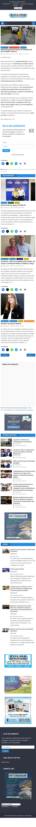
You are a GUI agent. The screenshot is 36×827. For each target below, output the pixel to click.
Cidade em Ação (14, 47)
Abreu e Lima (4, 47)
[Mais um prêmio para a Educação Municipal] (6, 464)
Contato (15, 5)
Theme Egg (28, 815)
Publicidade (15, 4)
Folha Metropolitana (18, 207)
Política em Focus (29, 321)
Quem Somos (6, 4)
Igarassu (10, 202)
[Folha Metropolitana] (18, 710)
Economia (19, 259)
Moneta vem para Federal (11, 324)
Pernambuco (13, 321)
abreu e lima (10, 169)
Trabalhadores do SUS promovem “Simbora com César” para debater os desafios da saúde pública (24, 474)
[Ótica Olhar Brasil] (18, 685)
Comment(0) (24, 54)
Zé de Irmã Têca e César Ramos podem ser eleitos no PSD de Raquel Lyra (23, 452)
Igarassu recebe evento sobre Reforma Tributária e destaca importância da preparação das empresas (23, 500)
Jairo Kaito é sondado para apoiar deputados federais (31, 355)
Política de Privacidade (27, 4)
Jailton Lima (14, 54)
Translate (15, 806)
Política (17, 202)
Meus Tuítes (5, 762)
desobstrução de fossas (22, 169)
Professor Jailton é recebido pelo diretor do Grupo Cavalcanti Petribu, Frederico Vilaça (18, 262)
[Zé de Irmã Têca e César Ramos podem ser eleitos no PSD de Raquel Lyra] (6, 453)
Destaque (23, 47)
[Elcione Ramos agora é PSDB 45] (18, 190)
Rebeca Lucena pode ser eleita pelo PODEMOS (22, 550)
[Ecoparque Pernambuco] (18, 526)
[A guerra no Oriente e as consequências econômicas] (6, 443)
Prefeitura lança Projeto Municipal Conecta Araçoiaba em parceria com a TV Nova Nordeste (6, 355)
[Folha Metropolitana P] (18, 661)
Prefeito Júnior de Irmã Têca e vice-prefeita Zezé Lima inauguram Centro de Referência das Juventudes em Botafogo (24, 487)
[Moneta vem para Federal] (18, 306)
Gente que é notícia (17, 569)
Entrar (21, 5)
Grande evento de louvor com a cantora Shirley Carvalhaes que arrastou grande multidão (21, 588)
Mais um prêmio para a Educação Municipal (21, 630)
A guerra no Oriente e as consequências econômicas (22, 441)
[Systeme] (18, 422)
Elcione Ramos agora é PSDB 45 (13, 205)
